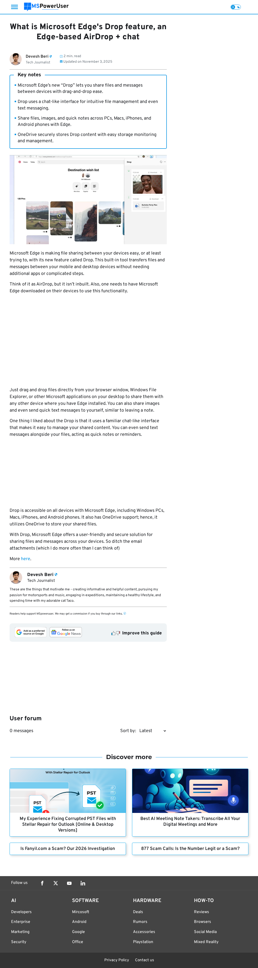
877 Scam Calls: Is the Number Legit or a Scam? (190, 849)
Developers (21, 912)
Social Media (205, 932)
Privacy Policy (116, 960)
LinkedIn (83, 883)
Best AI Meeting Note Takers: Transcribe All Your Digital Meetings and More (190, 822)
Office (77, 942)
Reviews (201, 912)
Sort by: (128, 731)
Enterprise (20, 921)
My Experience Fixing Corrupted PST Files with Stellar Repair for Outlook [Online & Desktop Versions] (68, 824)
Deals (138, 912)
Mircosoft (80, 912)
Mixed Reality (206, 942)
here (25, 559)
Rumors (140, 921)
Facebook (42, 883)
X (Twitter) (55, 883)
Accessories (144, 932)
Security (18, 942)
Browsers (202, 921)
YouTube (69, 883)
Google (78, 932)
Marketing (20, 932)
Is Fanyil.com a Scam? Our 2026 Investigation (67, 849)
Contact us (144, 960)
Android (79, 921)
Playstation (143, 942)
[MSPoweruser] (46, 7)
